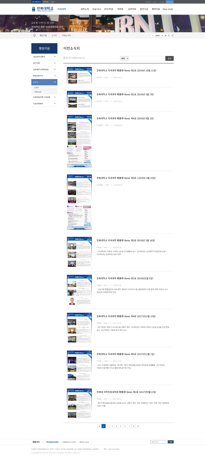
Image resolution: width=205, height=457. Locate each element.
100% (157, 35)
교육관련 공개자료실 (41, 69)
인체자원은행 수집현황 (41, 97)
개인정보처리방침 (52, 442)
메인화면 (148, 2)
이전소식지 (37, 92)
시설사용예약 (38, 103)
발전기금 (144, 8)
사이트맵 (161, 2)
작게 (152, 35)
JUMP (52, 2)
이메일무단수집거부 (69, 442)
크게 (162, 35)
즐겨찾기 (165, 35)
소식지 (35, 82)
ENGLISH (169, 2)
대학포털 (45, 2)
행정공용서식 (38, 75)
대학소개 (85, 8)
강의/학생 (108, 8)
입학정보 (132, 8)
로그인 (155, 2)
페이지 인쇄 (168, 35)
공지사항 (36, 63)
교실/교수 (96, 8)
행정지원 (156, 8)
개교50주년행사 (39, 56)
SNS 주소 (172, 35)
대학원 (120, 8)
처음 (99, 426)
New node (168, 8)
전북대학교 (37, 2)
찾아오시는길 (84, 442)
